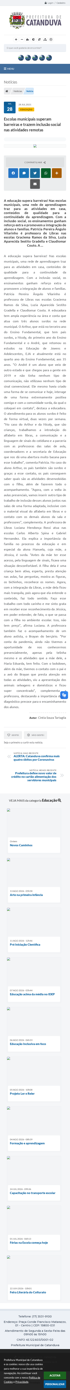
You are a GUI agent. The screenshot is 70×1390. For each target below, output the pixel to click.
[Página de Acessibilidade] (50, 39)
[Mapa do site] (45, 39)
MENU (10, 68)
